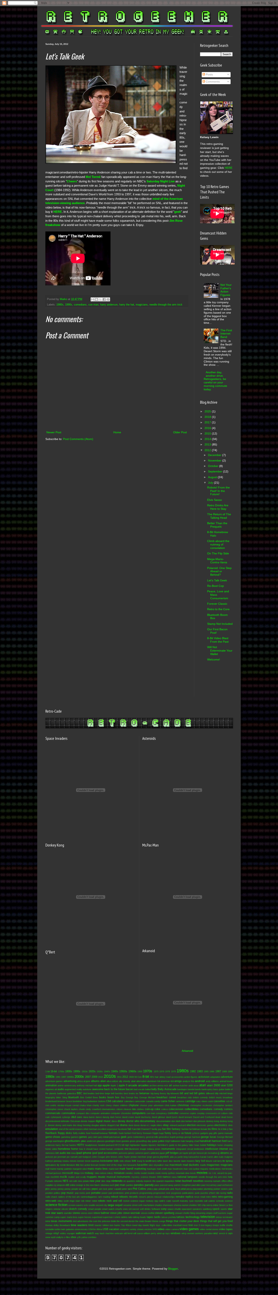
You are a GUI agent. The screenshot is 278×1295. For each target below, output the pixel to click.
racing (223, 1193)
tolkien (106, 1225)
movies (202, 1173)
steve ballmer (101, 1213)
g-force (195, 1133)
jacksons (123, 1153)
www (47, 1237)
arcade (132, 1085)
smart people (94, 1209)
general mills (152, 1137)
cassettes (219, 1101)
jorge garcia (153, 1157)
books (102, 1097)
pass (156, 1185)
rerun (196, 1197)
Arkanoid (187, 1050)
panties (129, 1185)
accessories (177, 1077)
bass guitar (218, 1089)
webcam (119, 1233)
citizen (119, 1109)
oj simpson (59, 1185)
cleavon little (130, 1109)
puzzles (204, 1193)
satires (211, 1201)
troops (216, 1225)
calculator (117, 1101)
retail (202, 1197)
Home (117, 432)
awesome (97, 1089)
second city (101, 1205)
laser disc (168, 1161)
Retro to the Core (218, 609)
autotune (87, 1089)
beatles (91, 1093)
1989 (224, 1071)
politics (57, 1193)
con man (93, 304)
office (224, 1181)
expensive (112, 1129)
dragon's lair (113, 1125)
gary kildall (103, 1137)
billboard (210, 1093)
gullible (161, 1141)
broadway (228, 1097)
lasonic (177, 1161)
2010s (110, 1076)
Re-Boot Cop (215, 585)
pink (167, 1189)
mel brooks (227, 1169)
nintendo (117, 1180)
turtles (58, 1229)
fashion (185, 1129)
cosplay (201, 1113)
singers (49, 1209)
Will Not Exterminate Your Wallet (219, 650)
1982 (193, 1071)
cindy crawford (93, 1109)
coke (157, 1109)
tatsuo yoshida (168, 1217)
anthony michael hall (87, 1085)
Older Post (180, 432)
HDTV (80, 1145)
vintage (49, 1233)
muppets (92, 1177)
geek (177, 211)
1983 (200, 1071)
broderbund (51, 1101)
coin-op (149, 1109)
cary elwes (201, 1101)
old (67, 1185)
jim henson (198, 1153)
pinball (162, 1189)
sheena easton (181, 1205)
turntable (49, 1229)
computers (139, 1113)
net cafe (73, 1181)
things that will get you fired (216, 1221)
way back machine (104, 1233)
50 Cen (138, 1077)
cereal (75, 1105)
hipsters (152, 1145)
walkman (81, 1233)
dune (130, 1125)
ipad (79, 1152)
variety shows (136, 1229)
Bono (95, 1097)
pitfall (183, 1189)
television (207, 1217)
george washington (54, 1141)
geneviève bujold (167, 1137)
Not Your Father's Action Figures (226, 290)
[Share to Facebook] (104, 299)
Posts (209, 74)
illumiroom (134, 1149)
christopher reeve (54, 1109)
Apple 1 (114, 1085)
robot (94, 1201)
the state (139, 1221)
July (211, 482)
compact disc (83, 1113)
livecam (95, 1165)
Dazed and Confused (204, 1117)
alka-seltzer (112, 1081)
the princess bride (107, 1221)
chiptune (134, 1105)
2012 (208, 450)
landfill (148, 1161)
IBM (126, 1149)
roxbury (149, 1201)
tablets (124, 1217)
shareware (168, 1205)
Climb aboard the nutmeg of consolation (218, 544)
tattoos (180, 1217)
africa (80, 1081)
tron (190, 1225)
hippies (144, 1145)
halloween (175, 1141)
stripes (209, 1213)
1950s (123, 1071)
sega (111, 1205)
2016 (208, 428)
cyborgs (66, 1117)
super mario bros (68, 1217)
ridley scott (63, 1201)
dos (75, 1125)
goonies (125, 1141)
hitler (191, 1145)
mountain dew (182, 1173)
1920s (92, 1071)
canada (149, 1101)
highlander (135, 1145)
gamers (75, 1137)
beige (107, 1093)
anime (60, 1085)
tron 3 (197, 1225)
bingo (230, 1093)
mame (53, 1169)
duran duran (140, 1125)
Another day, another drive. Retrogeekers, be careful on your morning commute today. (215, 381)
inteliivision (199, 1149)
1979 (173, 1071)
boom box (113, 1097)
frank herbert (125, 1133)
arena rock (162, 1085)
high (127, 1145)
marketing (140, 1168)
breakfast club (184, 1097)
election (191, 1125)
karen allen (212, 1157)
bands (198, 1089)
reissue (158, 1197)
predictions (118, 1193)
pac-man (120, 1185)
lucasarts (132, 1165)
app (99, 1085)
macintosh (176, 1165)
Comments (212, 81)
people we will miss (81, 1189)
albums (95, 1081)
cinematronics (108, 1109)
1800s (68, 1071)
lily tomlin (61, 1165)
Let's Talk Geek (217, 580)
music (101, 1176)
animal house (226, 1081)
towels (146, 1225)
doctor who (132, 1121)
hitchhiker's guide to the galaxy (172, 1145)
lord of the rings (114, 1165)
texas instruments (61, 1221)
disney (121, 1121)
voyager (71, 1233)
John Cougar (98, 1157)
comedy (218, 1109)
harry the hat (126, 304)
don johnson (199, 1121)
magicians (142, 304)
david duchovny (143, 1117)
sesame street (130, 1205)
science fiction (56, 1205)
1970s (147, 1071)
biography (50, 1097)
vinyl (56, 1233)
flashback (51, 1133)
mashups (151, 1169)
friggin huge (158, 1133)
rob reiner (86, 1201)
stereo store (87, 1213)
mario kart (114, 1169)
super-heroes (84, 1217)
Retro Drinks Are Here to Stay (217, 507)
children (124, 1105)
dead (217, 1117)
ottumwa (105, 1185)
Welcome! (213, 659)
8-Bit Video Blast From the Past (218, 640)
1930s (100, 1071)
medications (215, 1169)
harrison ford (219, 1141)
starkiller (68, 1213)
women (190, 1233)
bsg (85, 1101)
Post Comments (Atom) (78, 439)
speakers (197, 1209)
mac (167, 1165)
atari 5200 (227, 1085)
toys (152, 1225)
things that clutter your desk (182, 1221)
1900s (76, 1071)
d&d (73, 1117)
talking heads (139, 1217)
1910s (85, 1071)
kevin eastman (92, 1161)
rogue (142, 1201)
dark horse (115, 1117)
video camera (172, 1229)
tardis (157, 1217)
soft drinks (145, 1209)
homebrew (64, 1149)
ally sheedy (124, 1081)
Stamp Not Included (220, 623)
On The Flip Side (218, 553)
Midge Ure (79, 1173)
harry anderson (109, 304)
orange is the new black (88, 1185)
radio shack (51, 1197)
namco (167, 1177)
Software (155, 1209)
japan (162, 1153)
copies (193, 1113)
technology (193, 1217)
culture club (227, 1113)
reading (106, 1197)
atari (202, 1085)
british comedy (200, 1097)
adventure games (54, 1081)
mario (91, 1168)
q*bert (212, 1193)
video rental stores (209, 1229)
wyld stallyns (57, 1237)
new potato (83, 1181)
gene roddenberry (136, 1137)
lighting (229, 1161)
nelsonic (58, 1181)
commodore (68, 1113)
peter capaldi (114, 1189)
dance (99, 1117)
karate (203, 1157)
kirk (134, 1160)
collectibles (192, 1109)
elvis (230, 1125)
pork (88, 1193)
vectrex (148, 1229)
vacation (114, 1229)
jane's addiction (151, 1153)
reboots (123, 1196)
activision (203, 1077)
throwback (65, 1225)
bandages (182, 1089)
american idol (167, 1081)
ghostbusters (72, 1141)
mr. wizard (218, 1173)
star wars (57, 1212)
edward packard (178, 1125)
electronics (220, 1125)
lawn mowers (188, 1161)
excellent (102, 1129)
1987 (218, 1071)
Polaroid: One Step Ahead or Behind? (219, 571)
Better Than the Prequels (217, 525)
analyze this (188, 1081)
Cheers (72, 181)
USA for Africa (95, 1229)
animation (51, 1085)
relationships (168, 1197)
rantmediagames (89, 1197)
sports (224, 1209)
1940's (107, 1071)
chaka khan (86, 1105)
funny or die (178, 1133)
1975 (156, 1071)
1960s (132, 1071)
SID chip (201, 1205)
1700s (61, 1071)
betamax (144, 1093)
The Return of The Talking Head (219, 516)
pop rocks (80, 1193)
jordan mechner (138, 1157)
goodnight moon (113, 1141)
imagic (143, 1149)
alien (103, 1081)
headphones (91, 1145)
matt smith (162, 1169)
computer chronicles (121, 1113)
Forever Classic (217, 603)
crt (219, 1113)
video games (189, 1229)
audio (61, 1089)
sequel (119, 1205)
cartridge (190, 1101)
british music (215, 1097)
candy (157, 1101)
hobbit (203, 1145)
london (102, 1165)
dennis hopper (88, 1121)
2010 (100, 1077)
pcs (47, 1188)
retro (214, 1196)
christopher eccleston (201, 1105)
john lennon (111, 1157)
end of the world (66, 1129)
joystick (164, 1156)
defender (65, 1121)
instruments (168, 1149)
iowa (73, 1153)
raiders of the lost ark (69, 1197)
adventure (227, 1077)
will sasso (138, 1233)
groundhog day (143, 1141)
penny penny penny (61, 1189)
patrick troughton (182, 1185)
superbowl (97, 1217)
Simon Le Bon (226, 1205)
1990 (230, 1071)
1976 (161, 1071)
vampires (124, 1229)
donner (51, 1125)
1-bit (47, 1071)
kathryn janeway (53, 1161)
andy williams (212, 1081)
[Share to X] (100, 299)
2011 (119, 1077)
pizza (189, 1189)
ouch (111, 1185)
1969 (139, 1071)
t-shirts (117, 1217)
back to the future (114, 1089)
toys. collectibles (164, 1225)
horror (74, 1149)
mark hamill (126, 1168)
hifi (122, 1145)
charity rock (98, 1105)
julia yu (173, 1157)
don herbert (187, 1121)
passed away (166, 1185)
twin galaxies (67, 1229)
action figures (190, 1077)
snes (125, 1209)
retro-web (50, 1200)
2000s (79, 1077)
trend (184, 1225)
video (161, 1229)
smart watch (108, 1209)
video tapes (226, 1229)
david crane (128, 1117)
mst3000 (54, 1177)
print (127, 1193)
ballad (148, 1089)
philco (150, 1189)
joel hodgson (85, 1157)
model (144, 1173)
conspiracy (161, 1113)
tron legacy (206, 1225)
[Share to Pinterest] (108, 299)
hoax (196, 1145)
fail (129, 1129)
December (215, 455)
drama (123, 1125)
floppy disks (65, 1133)
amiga (178, 1081)
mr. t (211, 1173)
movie (193, 1173)
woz (215, 1233)
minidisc (129, 1173)
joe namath (72, 1157)
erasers (79, 1129)
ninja (108, 1181)
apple (106, 1085)
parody (149, 1184)
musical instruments (118, 1177)
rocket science (130, 1201)
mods (158, 1173)
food (88, 1133)
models (151, 1173)
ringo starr (75, 1201)
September (215, 471)
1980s (59, 304)
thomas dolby (52, 1225)
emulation (51, 1128)
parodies (139, 1185)
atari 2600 (213, 1085)
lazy (197, 1160)
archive (153, 1085)
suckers (222, 1213)
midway (89, 1173)
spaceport (187, 1209)
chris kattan (171, 1105)
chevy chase (112, 1105)
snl (130, 1209)
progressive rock (161, 1193)
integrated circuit (184, 1149)
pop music (67, 1193)
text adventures (81, 1221)
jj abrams (223, 1153)
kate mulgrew (226, 1157)
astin (190, 1085)
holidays (212, 1145)
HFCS (118, 1145)
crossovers (211, 1113)
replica (189, 1196)
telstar (219, 1217)
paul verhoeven (225, 1185)
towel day (137, 1225)
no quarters (129, 1181)
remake (180, 1196)
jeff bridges (172, 1153)
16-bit (53, 1071)
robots (101, 1200)
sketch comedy (78, 1209)
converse (184, 1113)
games (83, 1137)
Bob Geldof (86, 1097)
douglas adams (99, 1125)
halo (183, 1141)
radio (230, 1193)
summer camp (52, 1217)
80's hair (154, 1077)
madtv (203, 1165)
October (213, 466)
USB (105, 1229)
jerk (191, 1153)
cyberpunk (56, 1117)
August (213, 477)
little (78, 1165)
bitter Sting (61, 1097)
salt (205, 1201)
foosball (95, 1133)
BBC (79, 1093)
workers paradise (204, 1233)
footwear (103, 1133)
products (134, 1193)
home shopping (225, 1145)
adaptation (215, 1077)
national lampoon (187, 1177)
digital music (103, 1121)
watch (90, 1233)
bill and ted (186, 1093)
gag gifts (213, 1133)
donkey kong (212, 1121)
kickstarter (106, 1160)
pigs (156, 1189)
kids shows (125, 1161)
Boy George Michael (144, 1097)
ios (68, 1152)
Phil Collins (139, 1188)
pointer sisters (220, 1189)
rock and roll (114, 1200)
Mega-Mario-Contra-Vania (217, 560)
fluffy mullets (79, 1133)
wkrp (184, 1233)
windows (176, 1233)
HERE (57, 211)
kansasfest (193, 1157)
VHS (154, 1229)
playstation (198, 1189)
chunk (82, 1109)
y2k (79, 1237)
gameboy (65, 1137)
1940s (114, 1071)
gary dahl (92, 1137)
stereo (76, 1213)
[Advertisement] (212, 680)
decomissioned (52, 1121)
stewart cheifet (182, 1213)
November (215, 460)
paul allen (196, 1185)
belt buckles (117, 1093)
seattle (92, 1205)
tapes (150, 1217)
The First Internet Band (226, 334)
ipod (94, 1153)
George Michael (225, 1137)
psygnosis (176, 1193)
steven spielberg (164, 1213)
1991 (58, 1077)
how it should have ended (92, 1149)
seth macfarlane (146, 1205)
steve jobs (116, 1213)
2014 (208, 439)
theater (148, 1221)
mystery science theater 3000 (146, 1177)
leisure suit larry (214, 1161)
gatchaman (114, 1137)
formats (113, 1133)
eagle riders (156, 1125)
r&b (217, 1193)
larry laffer (157, 1161)
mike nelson (100, 1173)
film (209, 1129)
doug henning (84, 1125)
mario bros (101, 1168)
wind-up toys (163, 1233)
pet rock (103, 1189)
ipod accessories (108, 1153)
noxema (208, 1181)
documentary (147, 1121)
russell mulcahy (180, 1201)
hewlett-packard (106, 1145)
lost (125, 1165)
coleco (164, 1109)
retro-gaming (225, 1196)
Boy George (127, 1097)
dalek (79, 1117)
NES (65, 1181)
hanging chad (192, 1141)
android (200, 1081)
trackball (177, 1225)
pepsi (95, 1188)
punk (197, 1193)
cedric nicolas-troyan (60, 1105)
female (204, 1129)
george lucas (208, 1137)
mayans (204, 1169)
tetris (47, 1221)
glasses (101, 1141)
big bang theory (158, 1093)
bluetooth (73, 1097)
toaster (98, 1225)
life (223, 1161)
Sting (192, 1213)
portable (96, 1193)
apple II (123, 1085)
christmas (183, 1105)
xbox (73, 1237)
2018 (208, 416)
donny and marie (63, 1125)
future (188, 1133)
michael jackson (53, 1173)
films (214, 1129)
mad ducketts (191, 1165)
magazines (213, 1165)
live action (85, 1165)
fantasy (176, 1129)
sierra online (212, 1205)
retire (208, 1197)
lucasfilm (142, 1165)
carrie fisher (168, 1101)
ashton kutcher (180, 1085)
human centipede (115, 1149)
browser (61, 1101)
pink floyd (175, 1189)
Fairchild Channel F (141, 1129)
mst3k (63, 1177)
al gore (86, 1081)
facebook (122, 1129)
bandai (191, 1089)
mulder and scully (77, 1177)
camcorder (140, 1101)
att (56, 1089)
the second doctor (126, 1221)
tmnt (91, 1225)
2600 (131, 1077)
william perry (150, 1233)
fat (190, 1129)
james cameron (135, 1153)
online (73, 1185)
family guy (157, 1129)
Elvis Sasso (214, 499)
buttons (102, 1101)
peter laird (127, 1189)
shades (158, 1205)
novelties (198, 1181)
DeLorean (75, 1121)
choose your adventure (152, 1105)
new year (95, 1181)
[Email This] (93, 299)
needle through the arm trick (165, 304)
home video (51, 1149)
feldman (196, 1129)
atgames (49, 1089)
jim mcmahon (211, 1153)
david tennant (185, 1117)
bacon (129, 1089)
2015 (208, 433)
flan (231, 1129)
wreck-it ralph (226, 1233)
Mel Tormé (93, 177)
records (133, 1196)
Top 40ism (126, 1225)
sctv (86, 1205)
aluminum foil (153, 1081)
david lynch (172, 1117)
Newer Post (53, 432)
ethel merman (90, 1129)
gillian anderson (88, 1141)
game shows (52, 1137)
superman (108, 1217)
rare (100, 1197)
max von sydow (191, 1169)
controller (173, 1113)
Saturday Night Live (161, 181)
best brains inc (131, 1093)
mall (47, 1169)
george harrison (192, 1137)
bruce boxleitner (74, 1101)
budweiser (92, 1101)
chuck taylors (71, 1109)
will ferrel (128, 1233)
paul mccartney (209, 1185)
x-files (67, 1237)
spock (216, 1209)
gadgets (204, 1133)
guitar (154, 1141)
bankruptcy (207, 1089)
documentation (163, 1121)
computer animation (100, 1113)
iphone (87, 1152)
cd (227, 1101)
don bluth (175, 1121)
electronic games (205, 1125)
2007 (88, 1077)
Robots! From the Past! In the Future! (218, 491)
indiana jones (153, 1149)
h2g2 (167, 1141)
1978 (167, 1071)
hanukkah (205, 1141)
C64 (108, 1101)
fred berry (137, 1133)
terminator (228, 1217)
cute (47, 1117)
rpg (156, 1201)
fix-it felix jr (223, 1129)
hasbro (72, 1145)
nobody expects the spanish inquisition (155, 1181)
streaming (200, 1213)
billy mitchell (221, 1093)
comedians (80, 304)
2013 (208, 444)
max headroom (175, 1169)
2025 (208, 411)
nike (103, 1181)
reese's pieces (146, 1197)
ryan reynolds (196, 1201)
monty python (168, 1173)
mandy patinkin (64, 1169)
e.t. (148, 1125)
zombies (92, 1237)
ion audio (60, 1153)
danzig (106, 1117)
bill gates (199, 1093)
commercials (52, 1113)
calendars (129, 1101)
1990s (68, 304)
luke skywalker (156, 1165)
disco (114, 1121)
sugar (230, 1213)
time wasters (79, 1225)
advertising (69, 1081)
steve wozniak (131, 1213)
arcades (143, 1085)
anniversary (70, 1085)
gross (133, 1141)
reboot (114, 1196)
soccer (135, 1209)
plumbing (208, 1189)
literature (71, 1165)
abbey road (165, 1077)
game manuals (225, 1133)
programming (145, 1193)
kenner (80, 1161)
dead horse (227, 1117)
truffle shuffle (226, 1225)
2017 (208, 422)
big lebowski (173, 1093)
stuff (215, 1213)
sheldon (193, 1205)
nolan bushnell (183, 1181)
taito (130, 1217)
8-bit (145, 1077)
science (229, 1201)
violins (63, 1233)
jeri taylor (183, 1153)
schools (220, 1201)
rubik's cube (165, 1201)
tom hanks (115, 1225)
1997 (63, 1077)
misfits (137, 1173)
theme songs (158, 1221)
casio (210, 1101)
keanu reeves (70, 1161)
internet (223, 1149)
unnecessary (81, 1229)
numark (217, 1181)
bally (154, 1089)
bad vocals (139, 1089)
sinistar (57, 1209)
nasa (174, 1177)
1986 (211, 1071)
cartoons (180, 1101)
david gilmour (158, 1117)
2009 (94, 1077)
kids (116, 1160)
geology (180, 1137)
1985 (206, 1071)
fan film (166, 1129)
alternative (141, 1081)
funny (168, 1133)
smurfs (118, 1209)
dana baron (89, 1117)
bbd (85, 1093)
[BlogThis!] (96, 299)
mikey (110, 1173)
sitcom (64, 1209)
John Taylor (124, 1157)
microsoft (67, 1173)
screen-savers (75, 1205)
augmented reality (73, 1089)
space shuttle (174, 1209)
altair (133, 1081)
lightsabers (50, 1165)
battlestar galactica (66, 1093)
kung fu (141, 1161)
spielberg (207, 1209)
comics (228, 1109)
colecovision (176, 1109)
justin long (183, 1157)
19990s (70, 1077)
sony (164, 1209)
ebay (166, 1125)
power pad (107, 1193)
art (170, 1085)
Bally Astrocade (167, 1089)
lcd (203, 1160)
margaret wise (80, 1169)
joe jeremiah (60, 1157)
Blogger (173, 1268)
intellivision (211, 1149)
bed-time (99, 1093)
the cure (93, 1221)
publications (188, 1193)
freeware (147, 1133)
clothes (140, 1109)
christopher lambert (223, 1105)
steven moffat (147, 1213)
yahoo (84, 1237)
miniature (119, 1173)
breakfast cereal (166, 1097)
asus (196, 1085)
